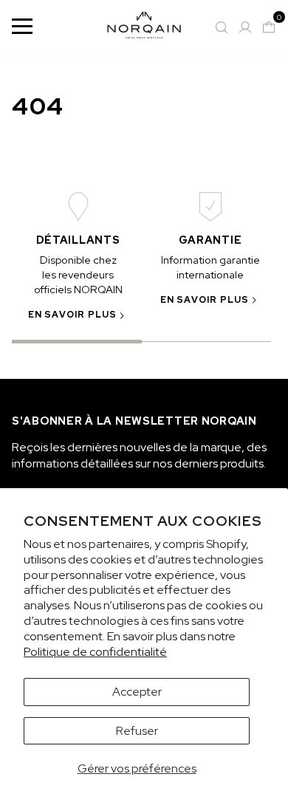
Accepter (137, 691)
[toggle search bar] (221, 27)
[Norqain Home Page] (144, 28)
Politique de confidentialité (95, 652)
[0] (268, 27)
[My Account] (245, 27)
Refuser (137, 731)
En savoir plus (72, 315)
